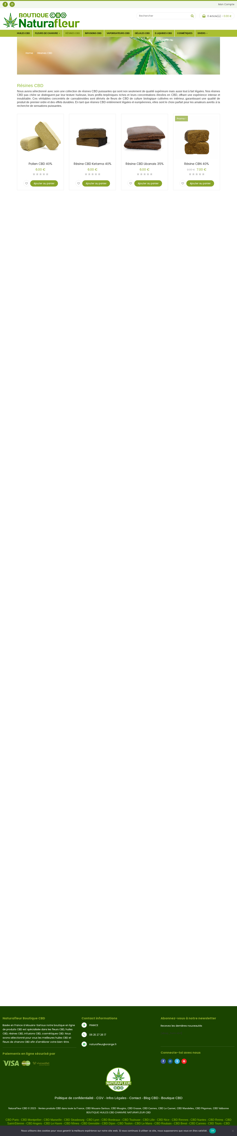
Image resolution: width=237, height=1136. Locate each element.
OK (212, 1130)
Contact (135, 1098)
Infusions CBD (93, 33)
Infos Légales (116, 1098)
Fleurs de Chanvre (46, 33)
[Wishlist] (26, 183)
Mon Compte (226, 4)
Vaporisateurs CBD (118, 33)
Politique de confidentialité (74, 1098)
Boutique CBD (172, 1098)
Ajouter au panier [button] (44, 183)
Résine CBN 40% (196, 164)
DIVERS (201, 33)
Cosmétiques (184, 33)
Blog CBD (151, 1098)
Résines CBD (72, 33)
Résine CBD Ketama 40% (92, 164)
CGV (100, 1098)
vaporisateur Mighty (176, 560)
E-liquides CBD (163, 33)
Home (29, 53)
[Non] (232, 1131)
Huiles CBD (23, 33)
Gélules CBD (142, 33)
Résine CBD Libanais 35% (145, 164)
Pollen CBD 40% (40, 164)
